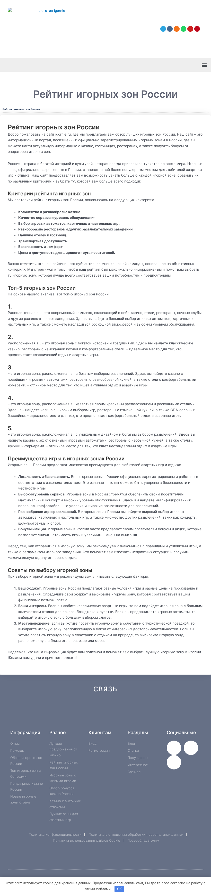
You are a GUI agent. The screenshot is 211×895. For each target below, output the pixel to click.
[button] (204, 65)
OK (119, 889)
